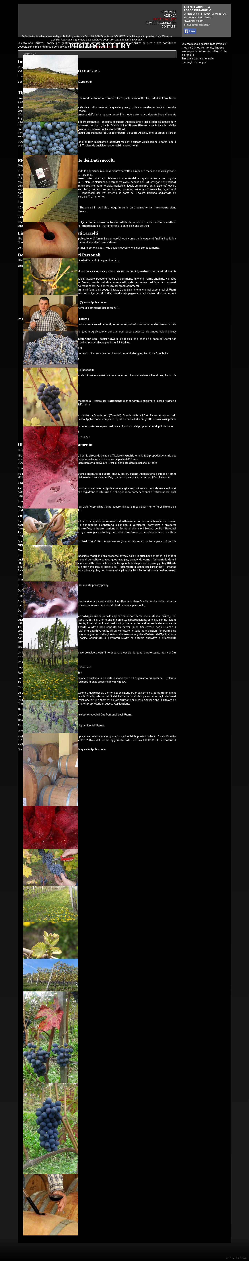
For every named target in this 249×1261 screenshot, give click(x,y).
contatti (169, 26)
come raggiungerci (161, 23)
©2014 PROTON (236, 1258)
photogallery (164, 19)
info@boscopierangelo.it (197, 24)
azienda (170, 15)
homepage (168, 12)
